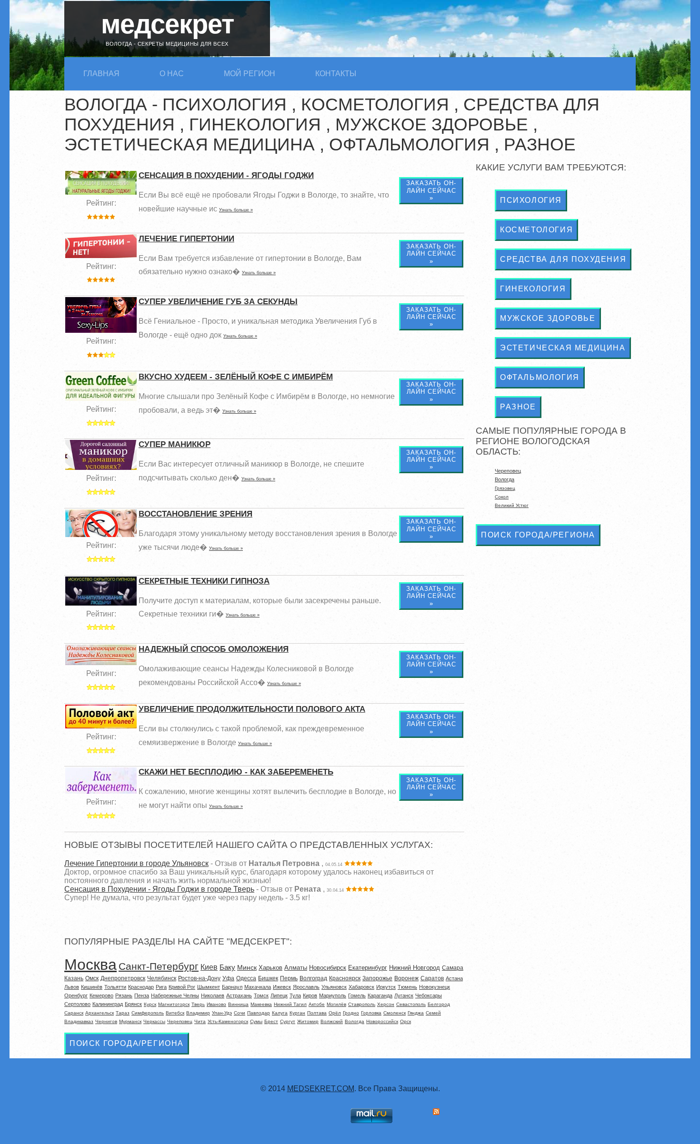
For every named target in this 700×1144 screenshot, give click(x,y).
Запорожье (377, 978)
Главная (101, 74)
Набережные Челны (175, 995)
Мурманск (130, 1021)
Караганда (380, 995)
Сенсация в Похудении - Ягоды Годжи (226, 175)
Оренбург (76, 995)
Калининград (107, 1004)
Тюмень (407, 987)
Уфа (228, 978)
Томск (261, 995)
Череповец (179, 1021)
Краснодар (141, 987)
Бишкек (268, 978)
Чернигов (106, 1021)
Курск (150, 1004)
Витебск (175, 1012)
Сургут (287, 1021)
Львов (71, 987)
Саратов (432, 978)
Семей (433, 1012)
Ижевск (282, 987)
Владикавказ (78, 1021)
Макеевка (261, 1004)
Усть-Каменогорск (228, 1021)
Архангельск (99, 1012)
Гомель (357, 995)
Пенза (141, 995)
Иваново (216, 1004)
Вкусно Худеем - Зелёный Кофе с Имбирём (236, 376)
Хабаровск (361, 987)
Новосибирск (327, 967)
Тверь (198, 1004)
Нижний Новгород (414, 967)
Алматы (295, 967)
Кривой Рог (182, 987)
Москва (90, 964)
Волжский (331, 1021)
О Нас (172, 74)
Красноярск (344, 978)
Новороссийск (382, 1021)
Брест (271, 1021)
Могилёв (336, 1004)
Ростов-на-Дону (199, 978)
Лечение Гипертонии (186, 238)
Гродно (351, 1012)
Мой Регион (249, 74)
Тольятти (115, 987)
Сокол (502, 496)
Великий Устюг (512, 505)
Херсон (385, 1004)
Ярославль (306, 987)
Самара (452, 968)
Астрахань (239, 995)
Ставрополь (361, 1004)
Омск (92, 978)
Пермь (289, 978)
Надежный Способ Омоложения (214, 649)
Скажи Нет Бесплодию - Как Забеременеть (236, 771)
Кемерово (101, 995)
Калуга (280, 1012)
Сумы (256, 1021)
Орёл (335, 1012)
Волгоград (313, 978)
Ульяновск (334, 987)
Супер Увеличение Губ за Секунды (218, 301)
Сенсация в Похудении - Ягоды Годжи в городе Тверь (159, 889)
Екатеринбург (367, 967)
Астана (454, 978)
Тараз (123, 1012)
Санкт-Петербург (159, 966)
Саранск (73, 1012)
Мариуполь (332, 995)
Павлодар (258, 1012)
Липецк (279, 995)
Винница (238, 1004)
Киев (209, 967)
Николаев (212, 995)
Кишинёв (91, 987)
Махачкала (257, 987)
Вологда (354, 1021)
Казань (73, 978)
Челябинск (161, 978)
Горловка (371, 1012)
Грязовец (505, 488)
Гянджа (416, 1012)
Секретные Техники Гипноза (204, 581)
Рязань (123, 995)
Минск (247, 967)
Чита (200, 1021)
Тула (295, 995)
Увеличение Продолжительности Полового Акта (252, 709)
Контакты (335, 74)
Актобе (317, 1004)
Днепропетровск (122, 978)
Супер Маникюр (174, 444)
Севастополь (411, 1004)
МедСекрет (167, 24)
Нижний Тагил (290, 1004)
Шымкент (208, 987)
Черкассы (154, 1021)
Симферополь (147, 1012)
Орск (405, 1021)
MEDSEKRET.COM (320, 1088)
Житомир (308, 1021)
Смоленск (394, 1012)
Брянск (133, 1004)
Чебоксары (428, 995)
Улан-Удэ (222, 1012)
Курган (297, 1012)
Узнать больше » (236, 210)
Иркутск (386, 987)
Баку (227, 967)
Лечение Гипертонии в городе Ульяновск (136, 863)
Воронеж (406, 978)
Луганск (403, 995)
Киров (310, 995)
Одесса (246, 978)
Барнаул (232, 987)
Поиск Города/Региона (127, 1043)
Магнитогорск (174, 1004)
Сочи (239, 1012)
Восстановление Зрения (195, 513)
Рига (161, 987)
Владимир (198, 1012)
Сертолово (77, 1004)
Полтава (317, 1012)
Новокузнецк (434, 987)
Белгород (439, 1004)
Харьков (270, 967)
